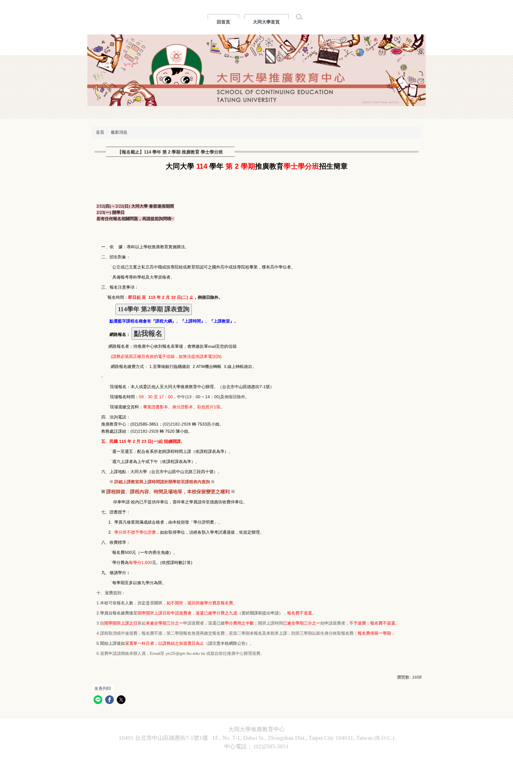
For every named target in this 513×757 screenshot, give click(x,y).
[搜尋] (299, 16)
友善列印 (102, 688)
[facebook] (110, 700)
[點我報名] (148, 333)
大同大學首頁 (266, 21)
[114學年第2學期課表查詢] (153, 309)
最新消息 (119, 132)
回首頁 (223, 21)
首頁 (100, 132)
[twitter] (122, 700)
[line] (99, 700)
